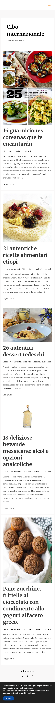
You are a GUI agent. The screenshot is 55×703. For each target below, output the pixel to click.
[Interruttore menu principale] (49, 5)
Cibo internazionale (11, 151)
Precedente (27, 671)
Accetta (8, 698)
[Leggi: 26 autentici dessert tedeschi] (27, 324)
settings (31, 693)
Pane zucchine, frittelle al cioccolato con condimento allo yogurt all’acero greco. (23, 605)
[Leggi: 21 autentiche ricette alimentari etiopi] (27, 218)
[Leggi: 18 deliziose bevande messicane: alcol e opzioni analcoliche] (27, 418)
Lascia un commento (12, 269)
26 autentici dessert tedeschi (23, 351)
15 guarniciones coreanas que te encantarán (23, 137)
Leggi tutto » (8, 184)
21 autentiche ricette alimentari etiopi (25, 255)
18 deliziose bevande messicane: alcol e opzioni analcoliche (26, 451)
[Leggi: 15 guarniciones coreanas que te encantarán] (27, 88)
